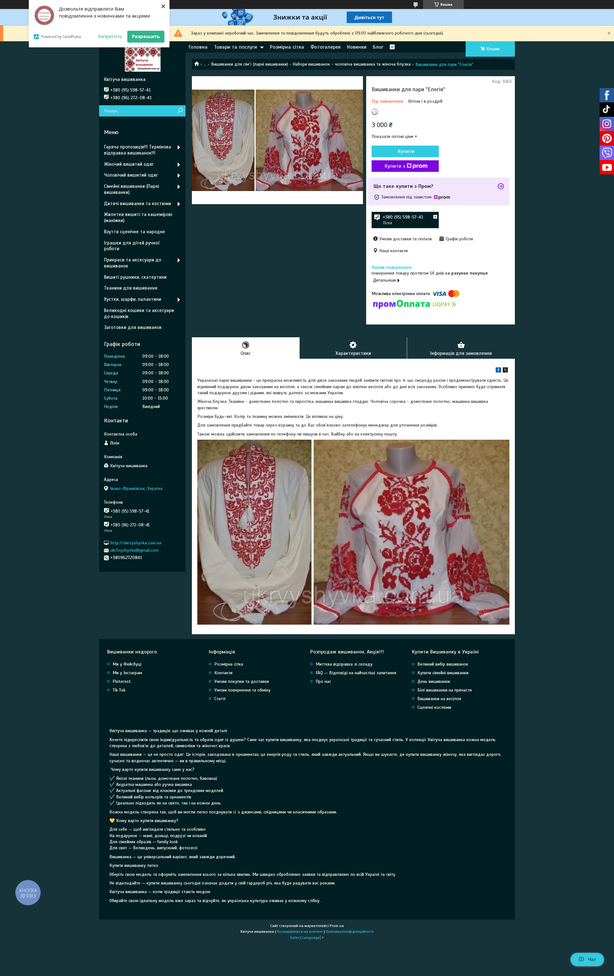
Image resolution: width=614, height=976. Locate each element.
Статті (219, 698)
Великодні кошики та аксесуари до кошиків (139, 313)
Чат (592, 959)
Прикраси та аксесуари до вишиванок (132, 263)
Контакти (223, 673)
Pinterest (122, 681)
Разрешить (146, 36)
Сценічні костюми (434, 707)
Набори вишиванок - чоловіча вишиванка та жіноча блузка (352, 64)
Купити (406, 151)
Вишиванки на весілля (439, 698)
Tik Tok (119, 690)
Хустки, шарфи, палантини (132, 299)
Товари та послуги (235, 47)
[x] (505, 371)
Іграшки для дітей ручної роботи (131, 246)
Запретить (110, 36)
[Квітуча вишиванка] (142, 59)
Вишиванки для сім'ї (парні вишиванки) (249, 64)
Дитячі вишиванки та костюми (137, 203)
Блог (378, 47)
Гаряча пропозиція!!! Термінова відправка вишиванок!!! (137, 150)
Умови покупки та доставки (241, 681)
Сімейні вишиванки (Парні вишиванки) (131, 189)
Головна (198, 47)
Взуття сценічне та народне (134, 232)
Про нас (323, 681)
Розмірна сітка (287, 47)
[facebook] (498, 371)
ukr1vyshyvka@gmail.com (134, 550)
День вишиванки (433, 681)
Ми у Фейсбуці (127, 664)
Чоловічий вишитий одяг (131, 175)
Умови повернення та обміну (242, 690)
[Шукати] (179, 110)
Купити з (395, 166)
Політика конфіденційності (350, 931)
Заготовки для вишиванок (133, 327)
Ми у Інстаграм (127, 673)
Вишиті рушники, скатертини (135, 277)
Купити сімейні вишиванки (442, 673)
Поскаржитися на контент (300, 931)
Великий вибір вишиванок (442, 664)
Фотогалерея (326, 47)
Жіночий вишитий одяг (129, 164)
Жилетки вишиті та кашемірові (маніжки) (138, 217)
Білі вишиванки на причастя (444, 690)
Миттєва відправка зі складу (344, 664)
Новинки (356, 47)
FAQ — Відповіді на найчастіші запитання (356, 673)
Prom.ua (337, 926)
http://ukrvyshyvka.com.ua (135, 543)
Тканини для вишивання (130, 288)
